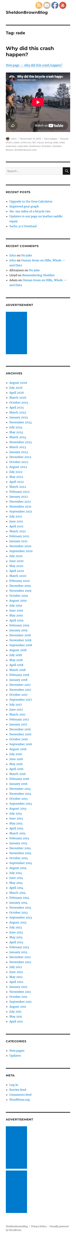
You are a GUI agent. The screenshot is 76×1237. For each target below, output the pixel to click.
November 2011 (20, 991)
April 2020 (16, 571)
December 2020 (20, 546)
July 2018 (15, 655)
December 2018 (20, 635)
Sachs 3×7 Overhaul (23, 226)
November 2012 (20, 962)
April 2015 (16, 828)
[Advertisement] (17, 333)
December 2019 (20, 585)
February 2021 (19, 536)
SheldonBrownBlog (27, 12)
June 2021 (16, 521)
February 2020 (19, 581)
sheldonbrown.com (25, 149)
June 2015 (16, 818)
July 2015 (15, 813)
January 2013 (18, 952)
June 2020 (16, 561)
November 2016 (20, 734)
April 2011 (16, 1021)
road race (11, 146)
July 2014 (15, 873)
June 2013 (16, 932)
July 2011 (15, 1011)
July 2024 (15, 427)
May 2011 (15, 1016)
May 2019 (16, 615)
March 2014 (17, 892)
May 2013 (15, 937)
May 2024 (16, 432)
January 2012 (18, 987)
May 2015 (16, 823)
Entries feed (17, 1089)
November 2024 (20, 422)
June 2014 (16, 878)
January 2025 (18, 417)
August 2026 (18, 382)
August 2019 (18, 600)
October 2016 (18, 739)
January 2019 (18, 630)
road (62, 142)
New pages (50, 138)
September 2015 (20, 803)
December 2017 (20, 684)
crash (16, 142)
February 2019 (19, 625)
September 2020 (21, 551)
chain (9, 142)
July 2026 (16, 387)
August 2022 (18, 467)
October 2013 (18, 912)
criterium (26, 142)
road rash (22, 146)
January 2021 (18, 541)
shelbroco (34, 146)
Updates (15, 1055)
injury (40, 142)
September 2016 (20, 744)
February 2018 (19, 675)
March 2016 (17, 774)
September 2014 (20, 863)
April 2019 (16, 620)
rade (55, 142)
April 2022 (16, 481)
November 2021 (20, 506)
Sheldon (46, 146)
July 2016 (15, 754)
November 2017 (20, 689)
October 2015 (18, 798)
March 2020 (17, 576)
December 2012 (20, 957)
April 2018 (16, 665)
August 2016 (18, 749)
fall (34, 142)
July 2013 (15, 927)
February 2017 (19, 719)
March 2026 (17, 397)
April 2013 (16, 942)
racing (48, 142)
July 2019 (15, 605)
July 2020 (15, 556)
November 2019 (20, 590)
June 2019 (16, 610)
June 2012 (16, 972)
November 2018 (20, 640)
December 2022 (20, 457)
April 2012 (16, 982)
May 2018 (16, 660)
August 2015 (18, 808)
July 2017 (15, 704)
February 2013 (19, 947)
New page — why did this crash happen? (34, 65)
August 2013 (17, 922)
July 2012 (15, 967)
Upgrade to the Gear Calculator (30, 201)
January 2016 (18, 784)
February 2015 (19, 838)
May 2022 (16, 477)
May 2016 (16, 764)
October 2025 (18, 402)
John (14, 138)
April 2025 (16, 407)
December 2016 (20, 729)
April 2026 (16, 392)
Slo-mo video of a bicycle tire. (30, 211)
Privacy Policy (38, 1226)
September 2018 (20, 645)
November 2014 (20, 853)
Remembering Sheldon (38, 275)
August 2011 (17, 1006)
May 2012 (16, 977)
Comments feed (20, 1094)
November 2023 (20, 442)
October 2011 (18, 996)
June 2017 (16, 709)
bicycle (64, 138)
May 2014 (16, 883)
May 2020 (16, 566)
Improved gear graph (24, 206)
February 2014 (19, 897)
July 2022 (15, 472)
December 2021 (20, 501)
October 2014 (18, 858)
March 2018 (17, 670)
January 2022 (18, 496)
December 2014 (20, 848)
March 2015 (17, 833)
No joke (26, 255)
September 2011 (20, 1001)
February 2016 (19, 779)
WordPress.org (19, 1099)
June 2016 (16, 759)
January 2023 (18, 452)
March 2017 (17, 714)
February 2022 (19, 491)
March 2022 (17, 486)
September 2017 (20, 699)
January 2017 (18, 724)
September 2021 (20, 511)
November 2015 (20, 793)
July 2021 (15, 516)
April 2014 (16, 888)
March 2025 (17, 412)
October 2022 (18, 462)
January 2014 (18, 902)
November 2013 (20, 907)
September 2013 (20, 917)
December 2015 (20, 788)
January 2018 (18, 680)
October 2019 (18, 595)
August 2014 (18, 868)
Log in (13, 1085)
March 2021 (17, 531)
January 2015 (18, 843)
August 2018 (18, 650)
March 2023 (17, 447)
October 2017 (18, 694)
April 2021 (16, 526)
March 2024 (17, 437)
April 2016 (16, 769)
